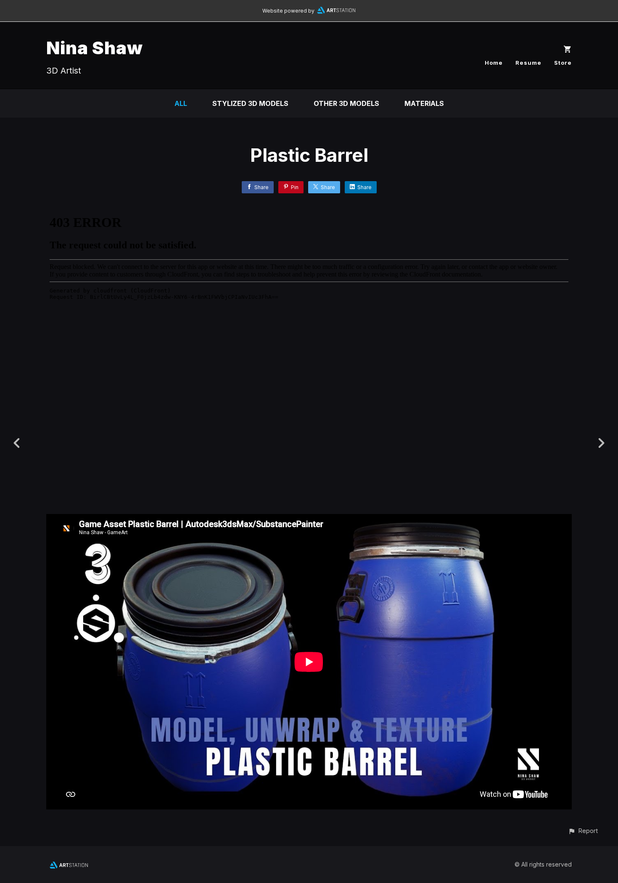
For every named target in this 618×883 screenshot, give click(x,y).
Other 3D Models (346, 103)
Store (563, 62)
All (180, 103)
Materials (424, 103)
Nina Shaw (94, 47)
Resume (528, 62)
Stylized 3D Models (250, 103)
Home (494, 62)
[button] (583, 830)
